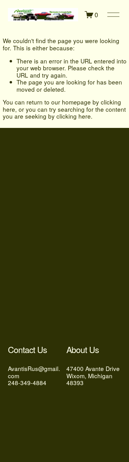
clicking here (73, 116)
